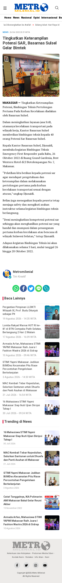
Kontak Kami (18, 557)
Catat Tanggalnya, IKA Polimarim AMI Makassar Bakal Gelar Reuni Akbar (22, 500)
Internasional (49, 18)
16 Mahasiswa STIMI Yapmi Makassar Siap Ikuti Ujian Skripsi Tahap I (22, 436)
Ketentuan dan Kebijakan (18, 553)
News (16, 18)
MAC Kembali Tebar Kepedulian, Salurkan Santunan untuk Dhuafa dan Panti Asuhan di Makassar (23, 456)
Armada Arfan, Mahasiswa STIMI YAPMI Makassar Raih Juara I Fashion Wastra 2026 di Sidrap (22, 520)
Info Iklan (39, 557)
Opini (36, 18)
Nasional (26, 18)
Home (7, 18)
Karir (47, 557)
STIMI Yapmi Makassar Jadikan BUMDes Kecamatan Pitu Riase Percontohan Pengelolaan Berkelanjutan (21, 478)
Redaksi (29, 557)
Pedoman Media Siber (42, 553)
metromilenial (23, 272)
